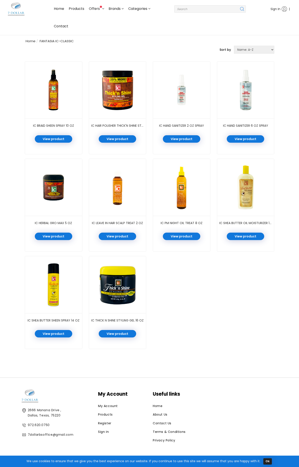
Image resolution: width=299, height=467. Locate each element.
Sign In (275, 9)
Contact (61, 26)
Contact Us (162, 423)
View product (53, 139)
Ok (268, 461)
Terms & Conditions (169, 432)
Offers (95, 8)
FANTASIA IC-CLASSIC (57, 41)
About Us (160, 414)
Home (59, 8)
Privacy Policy (164, 440)
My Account (108, 406)
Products (76, 8)
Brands (115, 8)
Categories (138, 8)
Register (104, 423)
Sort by (225, 49)
